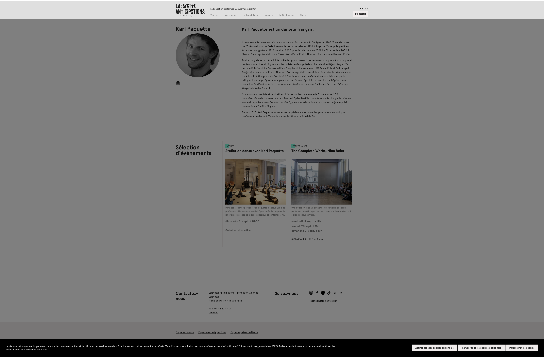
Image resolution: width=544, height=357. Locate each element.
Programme (230, 15)
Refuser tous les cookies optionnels (481, 347)
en (366, 8)
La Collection (286, 15)
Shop (303, 15)
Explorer (268, 15)
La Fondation (250, 15)
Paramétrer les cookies (522, 347)
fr (361, 8)
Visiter (214, 15)
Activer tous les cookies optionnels (434, 347)
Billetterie (360, 13)
